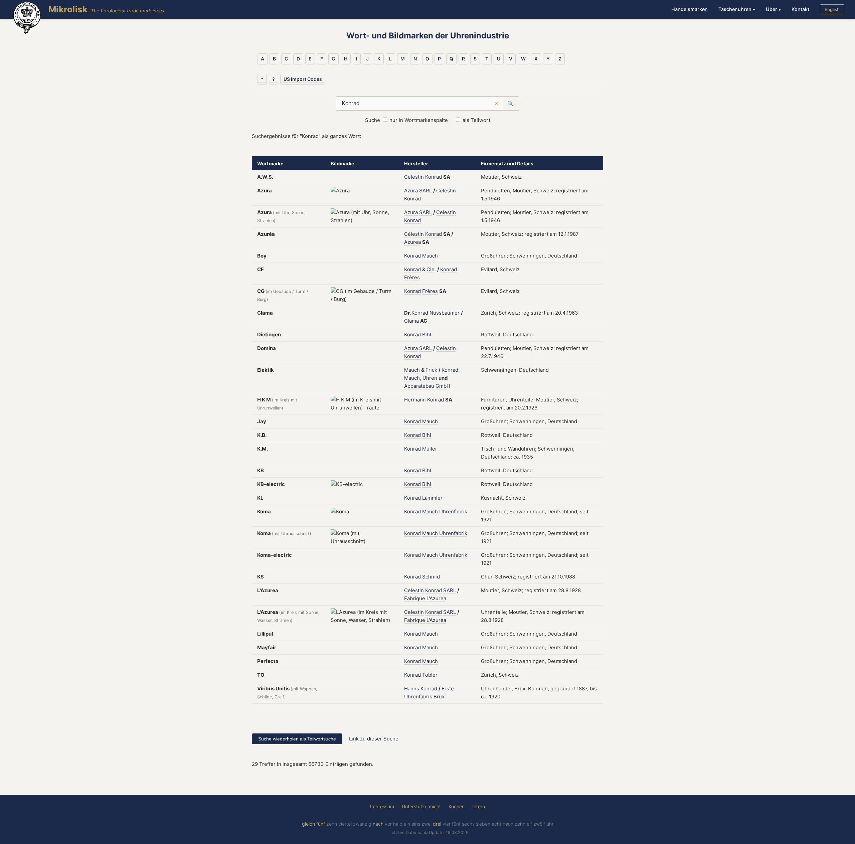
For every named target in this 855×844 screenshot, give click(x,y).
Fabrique (414, 598)
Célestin (414, 234)
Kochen (457, 806)
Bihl (426, 334)
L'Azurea (436, 598)
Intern (478, 806)
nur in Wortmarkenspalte (418, 120)
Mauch (430, 255)
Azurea (412, 242)
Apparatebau (419, 386)
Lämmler (432, 498)
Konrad (433, 177)
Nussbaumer (445, 313)
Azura (411, 190)
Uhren (429, 378)
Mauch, (412, 378)
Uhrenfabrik (453, 511)
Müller (429, 449)
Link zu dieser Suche (373, 738)
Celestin (414, 177)
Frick (431, 370)
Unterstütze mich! (421, 806)
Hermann (415, 399)
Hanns (411, 688)
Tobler (430, 675)
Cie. (431, 269)
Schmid (431, 576)
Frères (412, 277)
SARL (425, 190)
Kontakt (800, 9)
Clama (411, 321)
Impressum (382, 806)
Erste (448, 688)
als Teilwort (476, 120)
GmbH (443, 386)
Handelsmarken (689, 9)
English (832, 9)
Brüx (439, 696)
